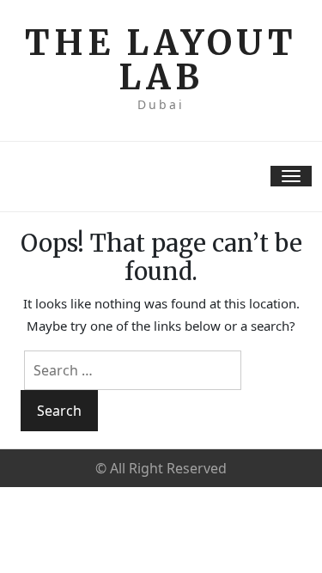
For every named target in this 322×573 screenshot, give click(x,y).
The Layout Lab (161, 60)
